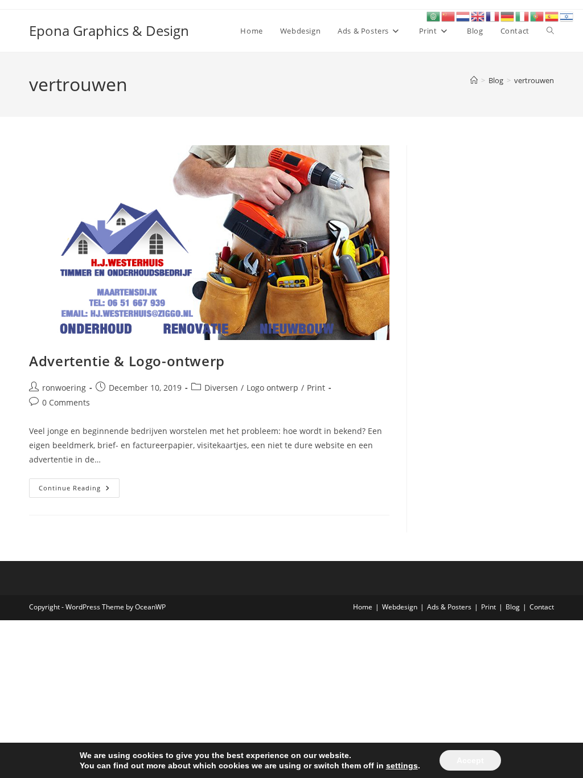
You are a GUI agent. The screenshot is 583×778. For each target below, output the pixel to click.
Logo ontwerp (272, 387)
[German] (507, 15)
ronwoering (64, 387)
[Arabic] (433, 15)
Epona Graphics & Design (109, 30)
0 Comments (66, 402)
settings (402, 765)
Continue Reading (79, 490)
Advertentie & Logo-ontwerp (127, 360)
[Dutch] (463, 15)
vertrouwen (534, 80)
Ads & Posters (449, 607)
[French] (493, 15)
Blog (513, 607)
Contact (541, 607)
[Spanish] (552, 15)
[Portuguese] (537, 15)
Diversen (221, 387)
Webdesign (399, 607)
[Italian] (522, 15)
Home (362, 607)
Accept (470, 760)
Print (316, 387)
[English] (478, 15)
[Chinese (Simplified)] (448, 15)
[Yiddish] (567, 15)
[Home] (474, 80)
